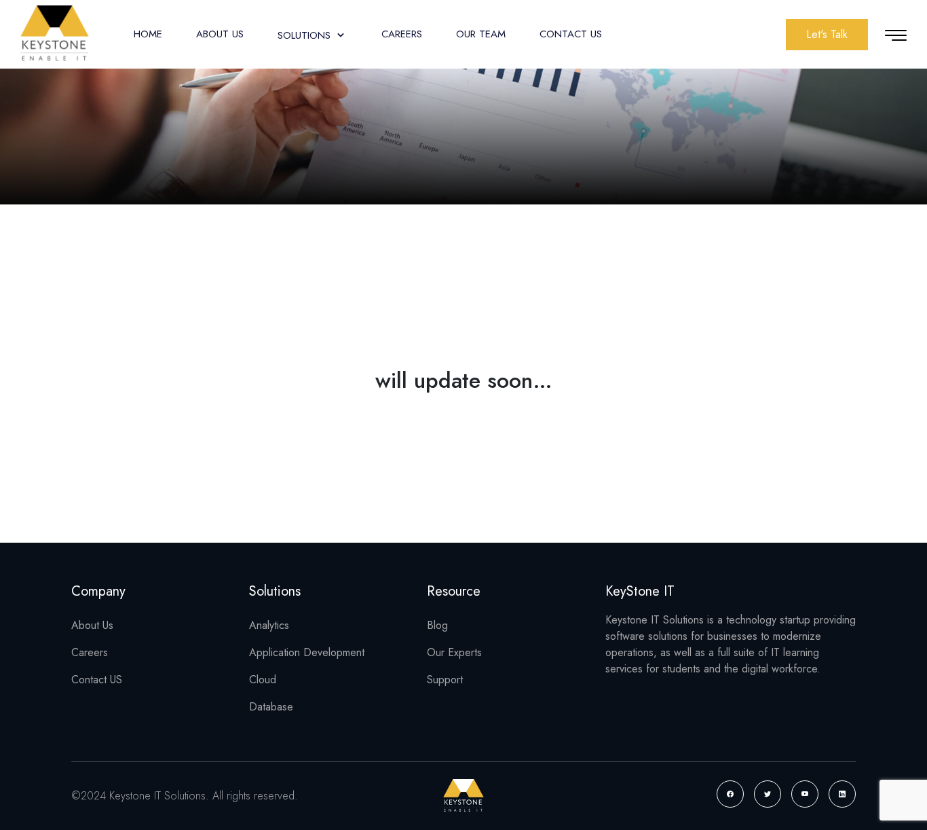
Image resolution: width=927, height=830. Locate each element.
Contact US (96, 679)
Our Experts (454, 652)
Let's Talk (827, 34)
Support (445, 679)
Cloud (262, 679)
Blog (437, 625)
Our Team (481, 33)
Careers (401, 33)
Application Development (306, 652)
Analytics (269, 625)
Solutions (306, 35)
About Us (220, 33)
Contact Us (571, 33)
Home (148, 33)
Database (271, 707)
